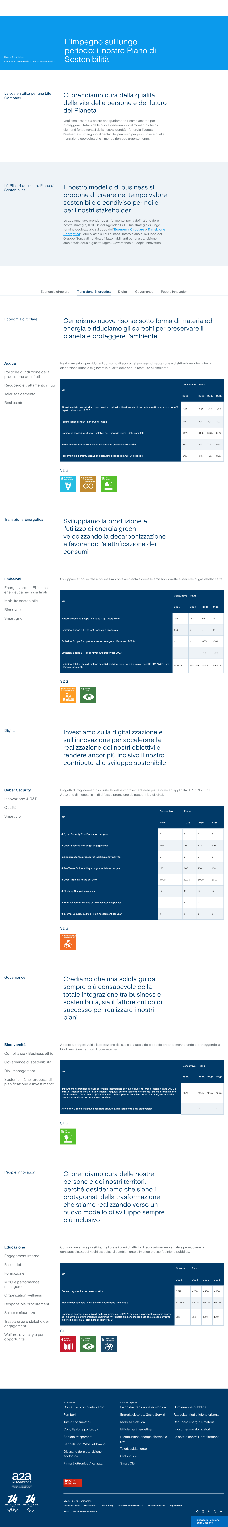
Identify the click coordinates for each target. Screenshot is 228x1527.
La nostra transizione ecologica (143, 1407)
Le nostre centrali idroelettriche (196, 1437)
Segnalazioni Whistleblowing (84, 1444)
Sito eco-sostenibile (156, 1505)
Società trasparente (78, 1437)
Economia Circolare (129, 229)
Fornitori (69, 1414)
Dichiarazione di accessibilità (130, 1505)
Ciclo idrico (128, 1456)
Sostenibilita (17, 57)
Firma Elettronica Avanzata (82, 1463)
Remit (66, 1511)
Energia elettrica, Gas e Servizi (142, 1414)
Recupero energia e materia (194, 1422)
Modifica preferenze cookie (85, 1511)
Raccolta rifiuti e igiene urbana (196, 1414)
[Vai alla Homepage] (21, 1492)
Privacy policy (90, 1505)
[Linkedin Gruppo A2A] (209, 1511)
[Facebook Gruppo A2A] (197, 1511)
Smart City (128, 1463)
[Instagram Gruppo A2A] (203, 1511)
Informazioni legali (71, 1505)
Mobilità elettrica (132, 1422)
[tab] (30, 364)
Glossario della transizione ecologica (82, 1454)
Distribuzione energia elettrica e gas (143, 1439)
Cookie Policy (107, 1505)
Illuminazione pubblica (190, 1407)
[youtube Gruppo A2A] (221, 1511)
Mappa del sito (175, 1505)
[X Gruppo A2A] (215, 1511)
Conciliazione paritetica (80, 1429)
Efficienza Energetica (136, 1429)
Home (6, 57)
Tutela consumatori (77, 1422)
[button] (55, 292)
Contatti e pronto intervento (83, 1407)
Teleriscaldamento (133, 1449)
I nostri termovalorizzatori (192, 1429)
